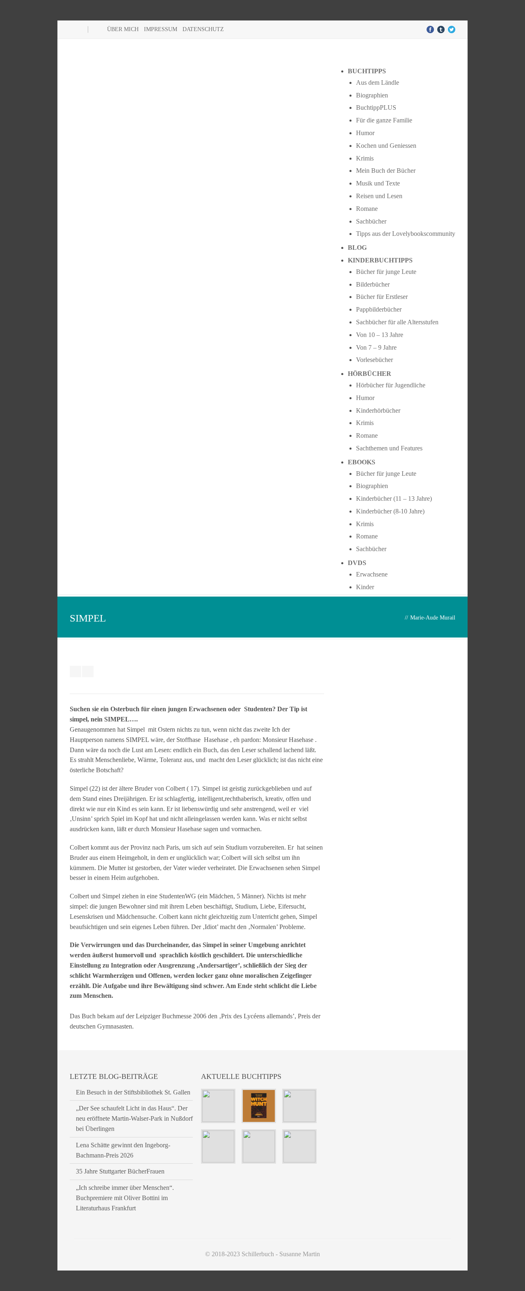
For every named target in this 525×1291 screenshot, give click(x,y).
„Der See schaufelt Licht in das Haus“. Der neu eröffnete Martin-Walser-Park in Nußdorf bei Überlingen (134, 1118)
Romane (367, 208)
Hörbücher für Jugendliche (390, 385)
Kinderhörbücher (378, 410)
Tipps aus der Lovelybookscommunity (405, 233)
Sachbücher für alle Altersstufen (397, 322)
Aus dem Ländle (377, 82)
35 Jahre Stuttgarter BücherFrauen (120, 1171)
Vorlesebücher (374, 359)
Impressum (160, 29)
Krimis (365, 158)
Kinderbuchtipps (380, 260)
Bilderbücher (373, 284)
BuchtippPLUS (376, 107)
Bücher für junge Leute (386, 271)
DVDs (357, 562)
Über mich (123, 29)
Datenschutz (203, 29)
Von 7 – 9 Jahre (376, 347)
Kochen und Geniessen (386, 145)
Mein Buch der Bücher (385, 170)
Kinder (365, 586)
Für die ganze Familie (384, 120)
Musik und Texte (378, 183)
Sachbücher (371, 221)
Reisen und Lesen (379, 195)
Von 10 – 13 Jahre (379, 334)
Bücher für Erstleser (382, 296)
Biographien (372, 95)
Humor (365, 132)
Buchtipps (367, 71)
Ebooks (361, 462)
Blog (357, 247)
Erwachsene (372, 574)
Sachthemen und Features (389, 448)
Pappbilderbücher (379, 309)
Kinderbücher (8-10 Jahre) (390, 511)
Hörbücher (369, 373)
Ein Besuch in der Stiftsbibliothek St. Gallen (133, 1092)
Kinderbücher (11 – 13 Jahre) (394, 498)
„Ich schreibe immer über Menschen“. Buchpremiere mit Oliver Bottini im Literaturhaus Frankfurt (125, 1198)
